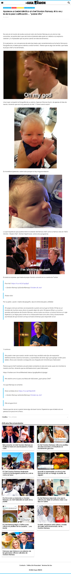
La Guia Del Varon (35, 2)
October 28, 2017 (36, 287)
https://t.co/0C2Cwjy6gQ (20, 283)
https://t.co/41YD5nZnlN (27, 391)
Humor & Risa (20, 7)
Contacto (22, 565)
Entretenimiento (7, 7)
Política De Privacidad (34, 565)
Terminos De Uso (47, 565)
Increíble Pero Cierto (29, 7)
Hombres (14, 7)
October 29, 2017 (36, 395)
